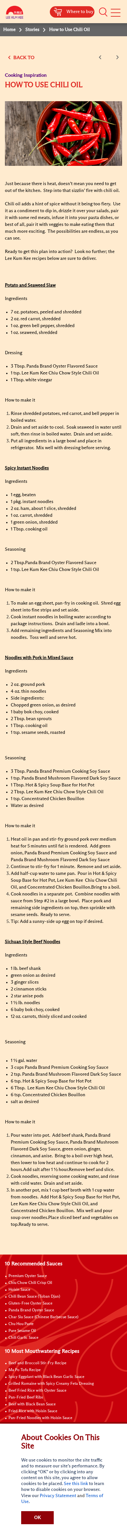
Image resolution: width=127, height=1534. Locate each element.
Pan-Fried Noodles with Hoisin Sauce (40, 1418)
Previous (101, 57)
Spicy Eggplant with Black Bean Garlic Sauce (46, 1377)
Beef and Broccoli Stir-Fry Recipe (37, 1363)
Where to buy (79, 11)
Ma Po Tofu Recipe (24, 1370)
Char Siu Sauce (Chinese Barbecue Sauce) (43, 1317)
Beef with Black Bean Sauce (32, 1404)
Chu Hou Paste (21, 1324)
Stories (32, 29)
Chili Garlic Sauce (23, 1338)
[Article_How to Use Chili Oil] (63, 133)
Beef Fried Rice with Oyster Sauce (37, 1391)
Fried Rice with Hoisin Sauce (32, 1411)
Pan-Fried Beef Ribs (25, 1398)
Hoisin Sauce (19, 1290)
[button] (103, 12)
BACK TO (23, 57)
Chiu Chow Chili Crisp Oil (30, 1283)
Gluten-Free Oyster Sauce (30, 1303)
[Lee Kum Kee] (14, 14)
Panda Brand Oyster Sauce (31, 1310)
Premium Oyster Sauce (27, 1276)
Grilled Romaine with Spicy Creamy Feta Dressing (51, 1384)
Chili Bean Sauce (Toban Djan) (34, 1297)
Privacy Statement (58, 1496)
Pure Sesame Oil (22, 1331)
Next (116, 57)
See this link (76, 1483)
